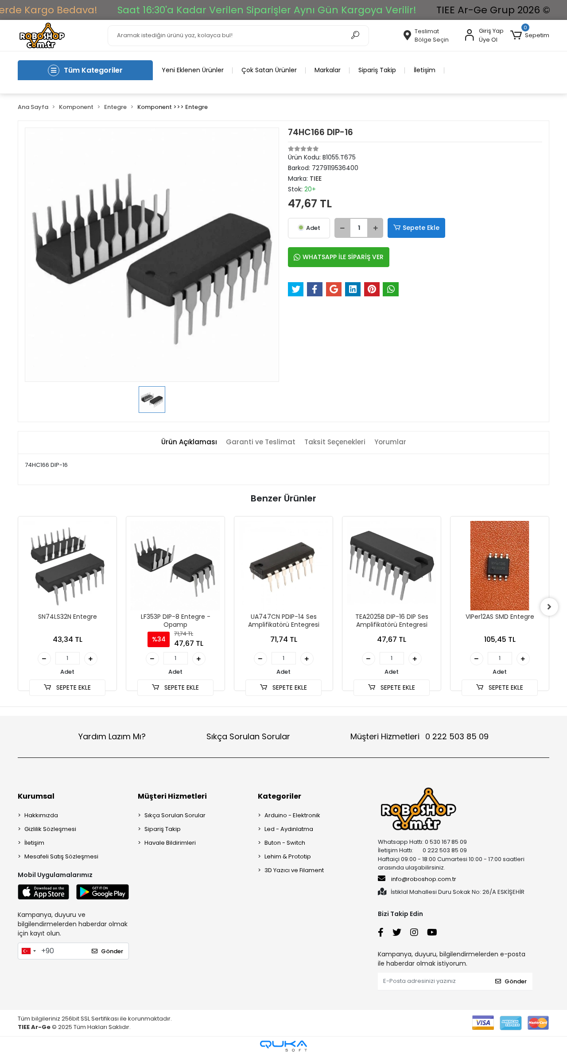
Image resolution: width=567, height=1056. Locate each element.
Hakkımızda (41, 815)
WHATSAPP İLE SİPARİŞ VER (343, 256)
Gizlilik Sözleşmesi (50, 829)
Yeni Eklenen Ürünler (193, 70)
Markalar (328, 70)
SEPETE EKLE (72, 687)
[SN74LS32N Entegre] (67, 565)
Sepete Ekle (421, 227)
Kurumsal (36, 796)
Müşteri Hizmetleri (419, 736)
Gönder (112, 951)
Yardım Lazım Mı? (112, 736)
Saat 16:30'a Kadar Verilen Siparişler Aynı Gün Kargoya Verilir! (266, 10)
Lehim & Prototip (287, 856)
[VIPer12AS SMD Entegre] (499, 565)
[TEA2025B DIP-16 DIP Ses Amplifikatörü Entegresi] (391, 565)
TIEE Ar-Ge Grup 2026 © (493, 10)
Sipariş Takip (377, 70)
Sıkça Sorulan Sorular (248, 736)
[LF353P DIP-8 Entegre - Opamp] (175, 565)
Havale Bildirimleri (170, 843)
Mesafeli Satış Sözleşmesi (61, 856)
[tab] (189, 442)
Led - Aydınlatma (288, 829)
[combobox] (28, 951)
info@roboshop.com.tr (423, 879)
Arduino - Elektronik (292, 815)
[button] (529, 35)
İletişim (424, 70)
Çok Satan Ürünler (269, 70)
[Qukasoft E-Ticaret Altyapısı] (283, 1046)
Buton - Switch (284, 843)
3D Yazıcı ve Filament (294, 870)
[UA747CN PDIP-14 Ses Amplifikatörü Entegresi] (283, 565)
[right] (549, 607)
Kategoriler (279, 796)
